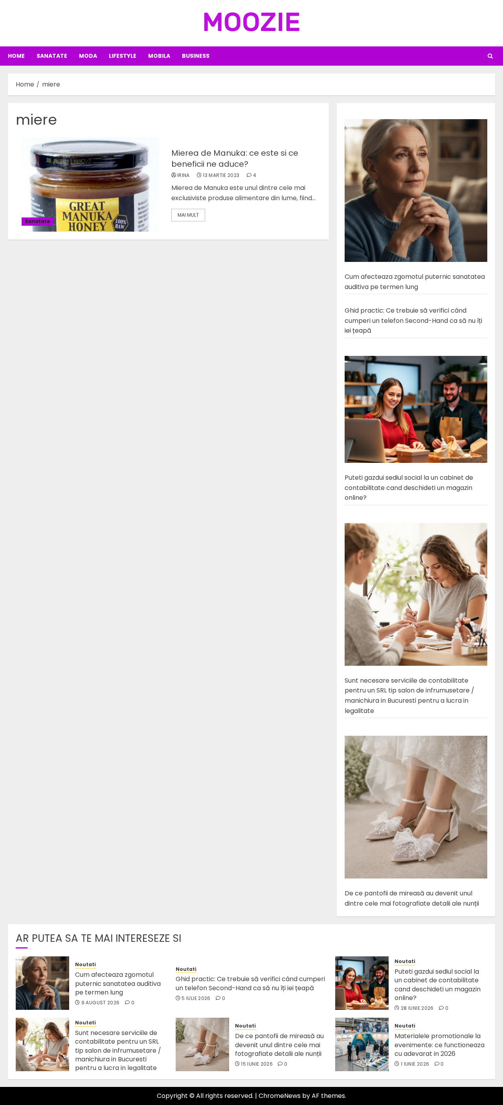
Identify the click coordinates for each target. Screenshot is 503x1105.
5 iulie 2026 (196, 998)
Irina (183, 175)
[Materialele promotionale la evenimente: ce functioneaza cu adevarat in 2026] (362, 1044)
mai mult (188, 215)
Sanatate (52, 56)
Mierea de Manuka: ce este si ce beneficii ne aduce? (234, 158)
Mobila (159, 56)
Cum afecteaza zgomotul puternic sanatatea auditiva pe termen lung (118, 983)
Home (16, 56)
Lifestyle (122, 56)
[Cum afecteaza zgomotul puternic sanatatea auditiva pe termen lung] (416, 191)
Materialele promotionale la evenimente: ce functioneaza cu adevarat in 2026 (440, 1044)
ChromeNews (280, 1095)
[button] (490, 56)
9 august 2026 (100, 1003)
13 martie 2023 (221, 175)
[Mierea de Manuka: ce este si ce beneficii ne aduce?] (90, 184)
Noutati (85, 964)
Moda (88, 56)
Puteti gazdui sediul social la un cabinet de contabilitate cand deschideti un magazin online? (409, 487)
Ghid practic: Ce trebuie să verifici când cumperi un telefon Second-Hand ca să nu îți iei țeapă (413, 320)
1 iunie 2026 (415, 1064)
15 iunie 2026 (257, 1064)
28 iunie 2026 (417, 1008)
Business (195, 56)
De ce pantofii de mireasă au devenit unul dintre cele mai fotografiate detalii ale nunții (279, 1044)
